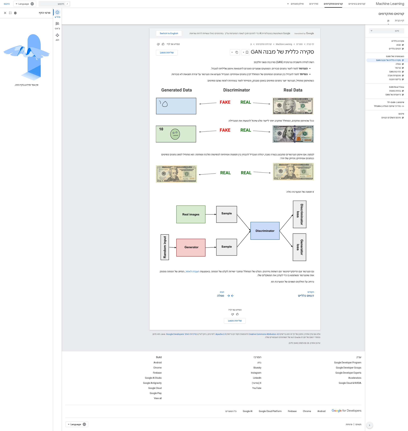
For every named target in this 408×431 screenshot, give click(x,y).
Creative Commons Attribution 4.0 (264, 334)
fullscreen (10, 13)
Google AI (247, 411)
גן (388, 20)
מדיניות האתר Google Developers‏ (181, 334)
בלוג (259, 362)
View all (158, 398)
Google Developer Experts (348, 373)
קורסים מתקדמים (333, 3)
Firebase (157, 373)
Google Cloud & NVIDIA (350, 383)
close (5, 13)
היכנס (7, 4)
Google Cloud (155, 388)
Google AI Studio (153, 378)
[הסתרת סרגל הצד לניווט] (369, 425)
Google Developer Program (347, 362)
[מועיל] (163, 44)
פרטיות (349, 424)
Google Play (156, 393)
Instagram (256, 373)
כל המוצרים (231, 411)
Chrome (157, 367)
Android (158, 362)
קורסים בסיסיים (357, 3)
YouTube (256, 388)
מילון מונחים (297, 3)
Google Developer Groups (348, 367)
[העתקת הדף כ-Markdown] (237, 52)
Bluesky (257, 367)
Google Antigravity (152, 383)
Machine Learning (390, 4)
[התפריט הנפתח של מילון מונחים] (287, 4)
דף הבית (399, 20)
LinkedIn (257, 378)
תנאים (358, 424)
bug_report (15, 13)
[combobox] (54, 4)
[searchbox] (386, 30)
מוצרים (299, 44)
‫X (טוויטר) (256, 383)
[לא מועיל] (158, 44)
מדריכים (313, 3)
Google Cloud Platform (270, 411)
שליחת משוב (167, 52)
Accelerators (354, 378)
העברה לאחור (192, 271)
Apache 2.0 (220, 334)
